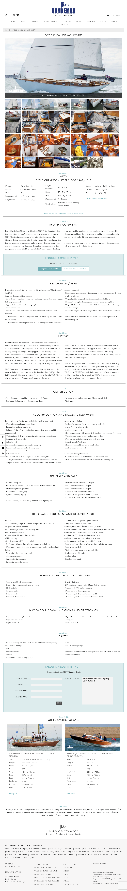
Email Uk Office (13, 872)
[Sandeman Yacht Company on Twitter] (6, 15)
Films (78, 21)
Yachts (35, 21)
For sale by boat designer (47, 878)
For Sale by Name (42, 874)
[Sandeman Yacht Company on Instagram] (14, 15)
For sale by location (44, 884)
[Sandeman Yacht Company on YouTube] (17, 15)
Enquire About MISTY (49, 269)
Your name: (21, 678)
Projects (67, 21)
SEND (59, 703)
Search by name (108, 21)
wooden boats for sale (45, 871)
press (66, 881)
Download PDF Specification (75, 269)
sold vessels (70, 864)
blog (66, 878)
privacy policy (71, 884)
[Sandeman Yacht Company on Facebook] (10, 15)
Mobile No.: (21, 697)
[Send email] (2, 448)
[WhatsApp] (2, 453)
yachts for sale (42, 864)
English (63, 24)
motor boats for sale (45, 868)
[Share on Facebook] (2, 443)
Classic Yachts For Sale (20, 30)
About (24, 21)
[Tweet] (2, 437)
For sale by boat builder (47, 881)
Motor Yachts (50, 21)
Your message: (72, 678)
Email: (21, 685)
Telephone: (21, 691)
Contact (91, 21)
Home (12, 21)
